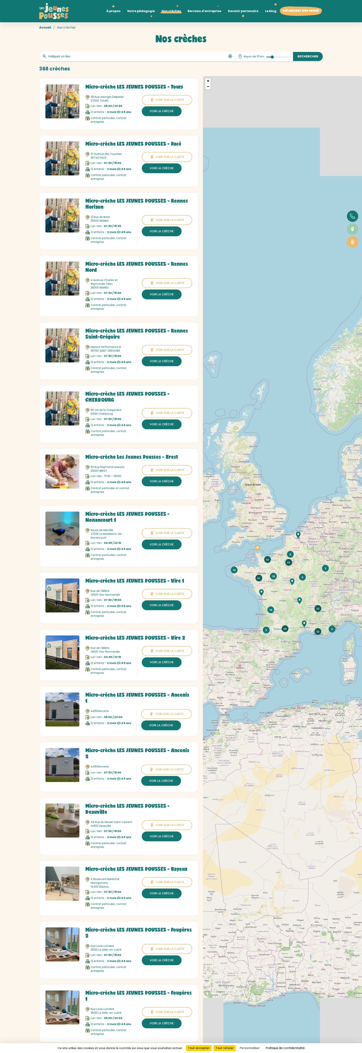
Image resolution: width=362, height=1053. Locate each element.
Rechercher (308, 56)
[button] (234, 570)
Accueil (45, 27)
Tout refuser (225, 1048)
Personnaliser (250, 1048)
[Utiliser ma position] (230, 56)
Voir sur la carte (170, 100)
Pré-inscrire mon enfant (301, 11)
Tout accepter (199, 1048)
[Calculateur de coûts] (352, 242)
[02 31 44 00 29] (352, 216)
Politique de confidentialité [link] (285, 1048)
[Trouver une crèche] (352, 229)
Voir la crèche (162, 111)
